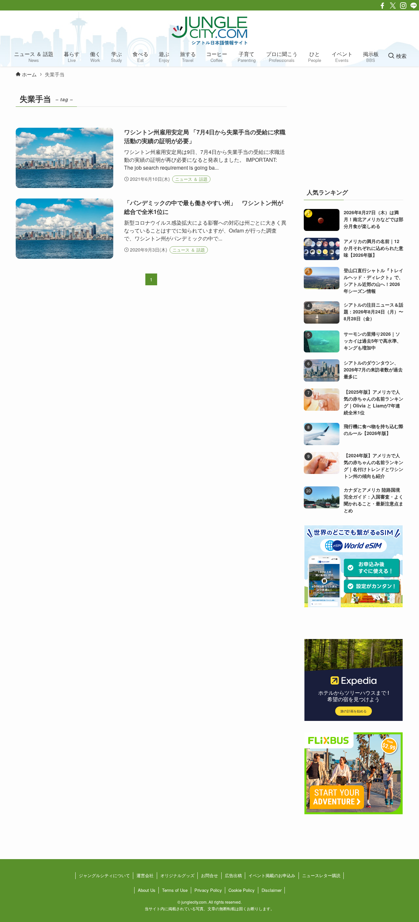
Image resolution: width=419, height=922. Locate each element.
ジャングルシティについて (104, 875)
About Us (146, 890)
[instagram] (403, 5)
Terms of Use (175, 890)
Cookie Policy (241, 890)
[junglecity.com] (209, 30)
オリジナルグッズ (177, 875)
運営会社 (145, 875)
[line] (414, 5)
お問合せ (209, 875)
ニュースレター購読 (321, 875)
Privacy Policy (208, 890)
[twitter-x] (393, 5)
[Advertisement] (353, 132)
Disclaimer (272, 890)
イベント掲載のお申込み (271, 875)
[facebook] (382, 5)
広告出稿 (233, 875)
